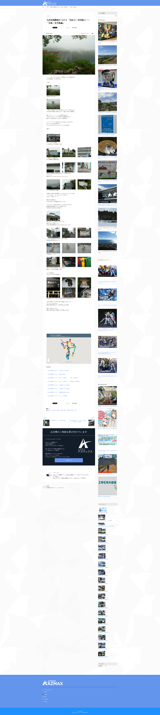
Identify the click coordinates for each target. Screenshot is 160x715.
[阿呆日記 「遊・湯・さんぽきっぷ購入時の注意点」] (107, 440)
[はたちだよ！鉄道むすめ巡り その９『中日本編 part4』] (107, 170)
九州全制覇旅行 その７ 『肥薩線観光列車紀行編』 (59, 392)
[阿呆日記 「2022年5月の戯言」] (107, 486)
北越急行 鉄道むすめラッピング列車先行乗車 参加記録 (107, 89)
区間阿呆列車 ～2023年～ (103, 542)
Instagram (46, 699)
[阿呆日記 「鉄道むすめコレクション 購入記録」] (107, 417)
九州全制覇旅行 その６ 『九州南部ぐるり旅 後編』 (59, 388)
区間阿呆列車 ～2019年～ (103, 575)
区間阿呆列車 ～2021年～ (103, 559)
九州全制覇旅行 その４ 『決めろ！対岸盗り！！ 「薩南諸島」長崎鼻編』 (64, 381)
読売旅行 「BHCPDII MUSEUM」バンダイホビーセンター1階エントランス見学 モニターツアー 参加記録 (108, 205)
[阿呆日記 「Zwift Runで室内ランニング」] (107, 463)
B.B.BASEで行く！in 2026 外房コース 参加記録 (107, 112)
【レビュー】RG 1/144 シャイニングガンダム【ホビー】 (107, 282)
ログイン (56, 487)
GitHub (45, 694)
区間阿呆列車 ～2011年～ (103, 640)
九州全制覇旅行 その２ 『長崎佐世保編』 (57, 374)
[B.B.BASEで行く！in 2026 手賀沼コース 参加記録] (107, 54)
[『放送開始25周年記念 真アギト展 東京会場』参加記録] (107, 31)
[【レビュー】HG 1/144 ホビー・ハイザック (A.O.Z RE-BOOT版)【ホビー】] (107, 341)
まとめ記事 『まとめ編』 (103, 512)
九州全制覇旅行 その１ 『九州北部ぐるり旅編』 (58, 370)
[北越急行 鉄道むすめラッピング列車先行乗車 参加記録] (107, 78)
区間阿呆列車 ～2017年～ (103, 591)
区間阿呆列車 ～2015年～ (103, 607)
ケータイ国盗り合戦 (51, 77)
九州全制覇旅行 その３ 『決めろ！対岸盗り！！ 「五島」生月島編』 (63, 377)
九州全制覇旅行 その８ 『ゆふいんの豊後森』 (58, 395)
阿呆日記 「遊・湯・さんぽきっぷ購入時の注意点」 (107, 451)
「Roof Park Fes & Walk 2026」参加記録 (106, 134)
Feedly (45, 701)
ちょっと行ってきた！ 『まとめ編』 (105, 520)
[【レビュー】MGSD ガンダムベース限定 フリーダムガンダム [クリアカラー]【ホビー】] (107, 318)
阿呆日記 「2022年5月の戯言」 (104, 496)
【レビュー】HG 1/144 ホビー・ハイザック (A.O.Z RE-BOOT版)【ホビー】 (106, 353)
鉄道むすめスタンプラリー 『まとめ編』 (106, 525)
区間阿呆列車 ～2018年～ (103, 583)
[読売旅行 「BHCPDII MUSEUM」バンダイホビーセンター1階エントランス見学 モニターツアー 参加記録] (107, 193)
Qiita (45, 696)
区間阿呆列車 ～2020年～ (103, 567)
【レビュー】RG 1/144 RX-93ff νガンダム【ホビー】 (107, 376)
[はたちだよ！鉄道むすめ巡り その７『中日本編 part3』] (107, 240)
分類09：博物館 (66, 410)
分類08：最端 (59, 410)
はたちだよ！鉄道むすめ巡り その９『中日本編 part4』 (107, 181)
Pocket (67, 27)
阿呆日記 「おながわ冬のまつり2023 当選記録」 (107, 406)
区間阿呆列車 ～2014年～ (103, 615)
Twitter (45, 691)
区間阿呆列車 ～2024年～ (103, 534)
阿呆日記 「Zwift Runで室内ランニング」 (106, 474)
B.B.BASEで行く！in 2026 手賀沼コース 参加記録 (107, 66)
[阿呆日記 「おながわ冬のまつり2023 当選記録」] (107, 395)
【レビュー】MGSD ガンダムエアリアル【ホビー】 (107, 306)
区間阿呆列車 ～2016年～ (103, 599)
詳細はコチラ (69, 460)
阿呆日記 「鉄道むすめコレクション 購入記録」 (107, 428)
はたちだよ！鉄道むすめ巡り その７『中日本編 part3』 (107, 252)
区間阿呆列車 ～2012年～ (103, 632)
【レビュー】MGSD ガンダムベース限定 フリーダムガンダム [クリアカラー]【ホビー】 (107, 329)
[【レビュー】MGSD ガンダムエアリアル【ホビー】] (107, 294)
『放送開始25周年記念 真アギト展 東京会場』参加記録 (107, 42)
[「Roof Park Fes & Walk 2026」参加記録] (107, 124)
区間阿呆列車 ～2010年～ (103, 648)
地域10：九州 (74, 410)
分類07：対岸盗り (52, 410)
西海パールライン (54, 115)
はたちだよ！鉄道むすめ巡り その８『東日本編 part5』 (107, 228)
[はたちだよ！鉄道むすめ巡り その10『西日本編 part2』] (107, 146)
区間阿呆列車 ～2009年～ (103, 656)
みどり (50, 269)
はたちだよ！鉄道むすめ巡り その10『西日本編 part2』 (107, 157)
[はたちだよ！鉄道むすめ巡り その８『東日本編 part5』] (107, 217)
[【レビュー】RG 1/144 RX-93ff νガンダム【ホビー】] (107, 365)
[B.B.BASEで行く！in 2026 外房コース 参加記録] (107, 102)
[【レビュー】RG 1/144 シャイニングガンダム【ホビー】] (107, 271)
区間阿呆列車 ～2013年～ (103, 624)
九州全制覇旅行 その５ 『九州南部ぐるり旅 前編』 (59, 385)
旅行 (49, 408)
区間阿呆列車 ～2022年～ (103, 550)
